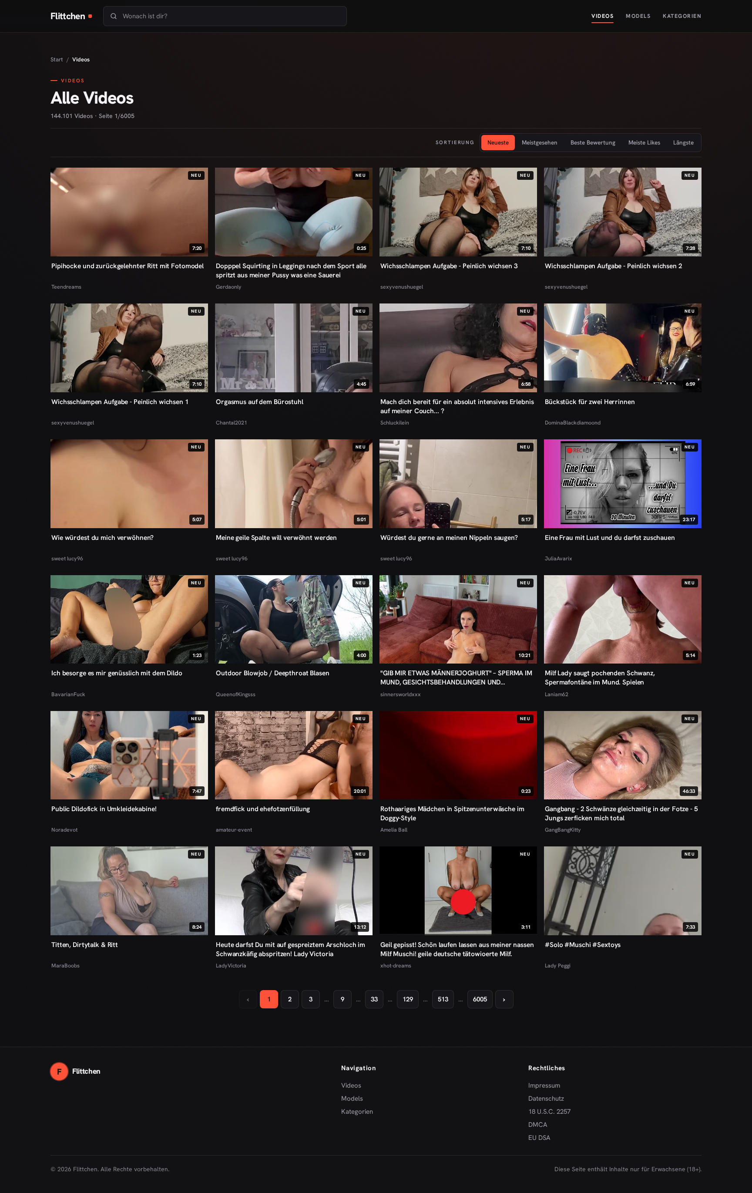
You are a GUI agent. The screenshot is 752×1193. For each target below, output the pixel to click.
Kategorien (682, 16)
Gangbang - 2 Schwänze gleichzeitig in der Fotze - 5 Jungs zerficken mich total (621, 813)
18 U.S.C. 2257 (549, 1111)
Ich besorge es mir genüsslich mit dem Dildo (116, 672)
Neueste (498, 142)
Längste (683, 142)
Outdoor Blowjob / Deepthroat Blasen (272, 672)
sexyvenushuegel (401, 286)
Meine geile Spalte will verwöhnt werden (276, 537)
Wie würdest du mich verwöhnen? (102, 537)
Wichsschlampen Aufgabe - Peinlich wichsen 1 (120, 401)
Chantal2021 (231, 422)
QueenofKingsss (235, 694)
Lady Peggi (558, 965)
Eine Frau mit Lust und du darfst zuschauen (610, 537)
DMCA (537, 1124)
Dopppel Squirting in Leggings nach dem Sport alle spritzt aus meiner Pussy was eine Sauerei (291, 270)
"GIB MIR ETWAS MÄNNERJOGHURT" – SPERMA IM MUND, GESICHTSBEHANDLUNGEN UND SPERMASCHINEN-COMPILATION (456, 677)
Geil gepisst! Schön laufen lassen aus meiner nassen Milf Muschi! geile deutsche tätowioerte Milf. (457, 949)
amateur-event (234, 829)
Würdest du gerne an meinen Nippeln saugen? (449, 537)
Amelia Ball (393, 829)
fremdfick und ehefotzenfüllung (263, 808)
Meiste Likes (644, 142)
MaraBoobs (65, 965)
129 (408, 999)
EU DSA (539, 1137)
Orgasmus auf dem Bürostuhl (259, 401)
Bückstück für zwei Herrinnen (590, 401)
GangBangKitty (563, 829)
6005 (480, 999)
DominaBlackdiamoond (573, 422)
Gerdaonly (229, 286)
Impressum (544, 1085)
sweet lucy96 (67, 558)
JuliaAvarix (558, 558)
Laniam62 (556, 694)
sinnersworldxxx (400, 694)
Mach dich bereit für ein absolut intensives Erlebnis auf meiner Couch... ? (457, 406)
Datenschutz (546, 1098)
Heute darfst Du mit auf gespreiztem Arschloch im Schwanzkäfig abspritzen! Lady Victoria (290, 949)
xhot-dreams (395, 965)
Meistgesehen (539, 142)
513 (443, 999)
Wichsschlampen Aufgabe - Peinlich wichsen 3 (449, 265)
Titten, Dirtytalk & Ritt (84, 944)
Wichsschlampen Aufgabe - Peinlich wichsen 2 (613, 265)
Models (638, 16)
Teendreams (66, 286)
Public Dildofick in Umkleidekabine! (104, 808)
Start (56, 59)
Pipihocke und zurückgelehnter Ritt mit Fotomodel (127, 265)
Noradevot (64, 829)
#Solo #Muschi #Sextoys (583, 944)
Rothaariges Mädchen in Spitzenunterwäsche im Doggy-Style (452, 813)
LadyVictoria (231, 965)
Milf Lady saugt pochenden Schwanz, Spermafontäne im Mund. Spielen (600, 677)
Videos (602, 16)
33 (374, 999)
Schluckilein (394, 422)
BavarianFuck (68, 694)
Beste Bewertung (593, 142)
